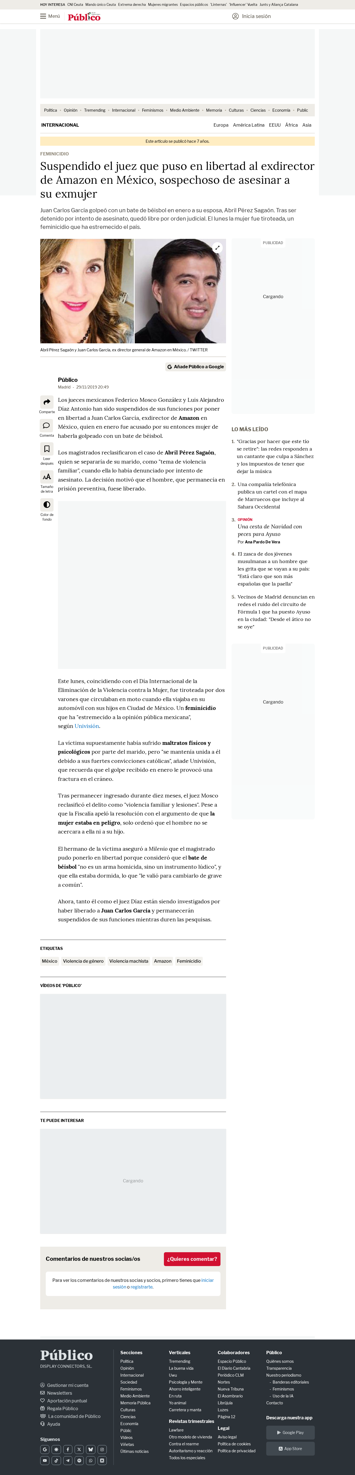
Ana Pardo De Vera (262, 542)
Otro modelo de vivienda (190, 1437)
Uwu (173, 1375)
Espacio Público (232, 1361)
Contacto (274, 1402)
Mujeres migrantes (163, 4)
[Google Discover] (56, 1449)
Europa (221, 125)
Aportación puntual (66, 1401)
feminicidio (189, 961)
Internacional (123, 110)
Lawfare (176, 1430)
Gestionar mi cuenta (67, 1385)
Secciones (131, 1352)
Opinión (70, 110)
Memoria (214, 110)
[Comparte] (47, 402)
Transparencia (279, 1368)
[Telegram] (67, 1460)
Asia (306, 125)
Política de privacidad (236, 1450)
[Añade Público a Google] (44, 1449)
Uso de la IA (283, 1396)
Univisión (87, 725)
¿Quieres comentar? (192, 1259)
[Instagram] (102, 1449)
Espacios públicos (194, 4)
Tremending (94, 110)
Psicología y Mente (185, 1382)
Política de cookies (234, 1443)
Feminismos (152, 110)
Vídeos (126, 1437)
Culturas (236, 110)
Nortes (224, 1382)
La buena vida (181, 1368)
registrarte (142, 1287)
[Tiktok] (56, 1460)
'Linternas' (218, 4)
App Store (293, 1448)
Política (50, 110)
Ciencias (258, 110)
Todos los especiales (187, 1457)
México (49, 961)
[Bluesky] (90, 1449)
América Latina (249, 125)
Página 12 (226, 1416)
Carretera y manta (185, 1409)
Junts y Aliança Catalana (279, 4)
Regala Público (62, 1408)
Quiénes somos (280, 1361)
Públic (125, 1430)
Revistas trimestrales (191, 1421)
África (291, 125)
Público (68, 380)
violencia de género (83, 961)
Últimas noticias (134, 1451)
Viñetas (127, 1444)
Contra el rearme (184, 1443)
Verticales (179, 1352)
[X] (79, 1449)
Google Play (293, 1432)
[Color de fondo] (47, 505)
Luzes (223, 1409)
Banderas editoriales (291, 1382)
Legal (223, 1428)
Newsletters (59, 1393)
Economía (281, 110)
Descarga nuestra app (289, 1417)
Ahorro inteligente (185, 1389)
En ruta (175, 1396)
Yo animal (177, 1402)
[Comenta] (46, 425)
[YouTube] (44, 1460)
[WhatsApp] (90, 1460)
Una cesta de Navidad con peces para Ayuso (270, 530)
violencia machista (128, 961)
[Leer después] (47, 449)
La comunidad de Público (74, 1416)
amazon (162, 961)
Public (302, 110)
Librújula (225, 1402)
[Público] (84, 16)
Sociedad (128, 1382)
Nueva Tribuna (231, 1389)
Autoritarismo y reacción (190, 1450)
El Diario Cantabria (234, 1368)
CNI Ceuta (75, 4)
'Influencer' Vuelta (243, 4)
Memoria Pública (135, 1402)
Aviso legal (227, 1437)
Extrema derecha (132, 4)
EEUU (275, 125)
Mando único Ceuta (100, 4)
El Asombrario (230, 1396)
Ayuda (53, 1424)
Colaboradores (234, 1352)
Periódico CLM (231, 1375)
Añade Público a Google (199, 366)
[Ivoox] (102, 1460)
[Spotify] (79, 1460)
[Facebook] (67, 1449)
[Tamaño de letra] (47, 477)
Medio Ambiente (184, 110)
